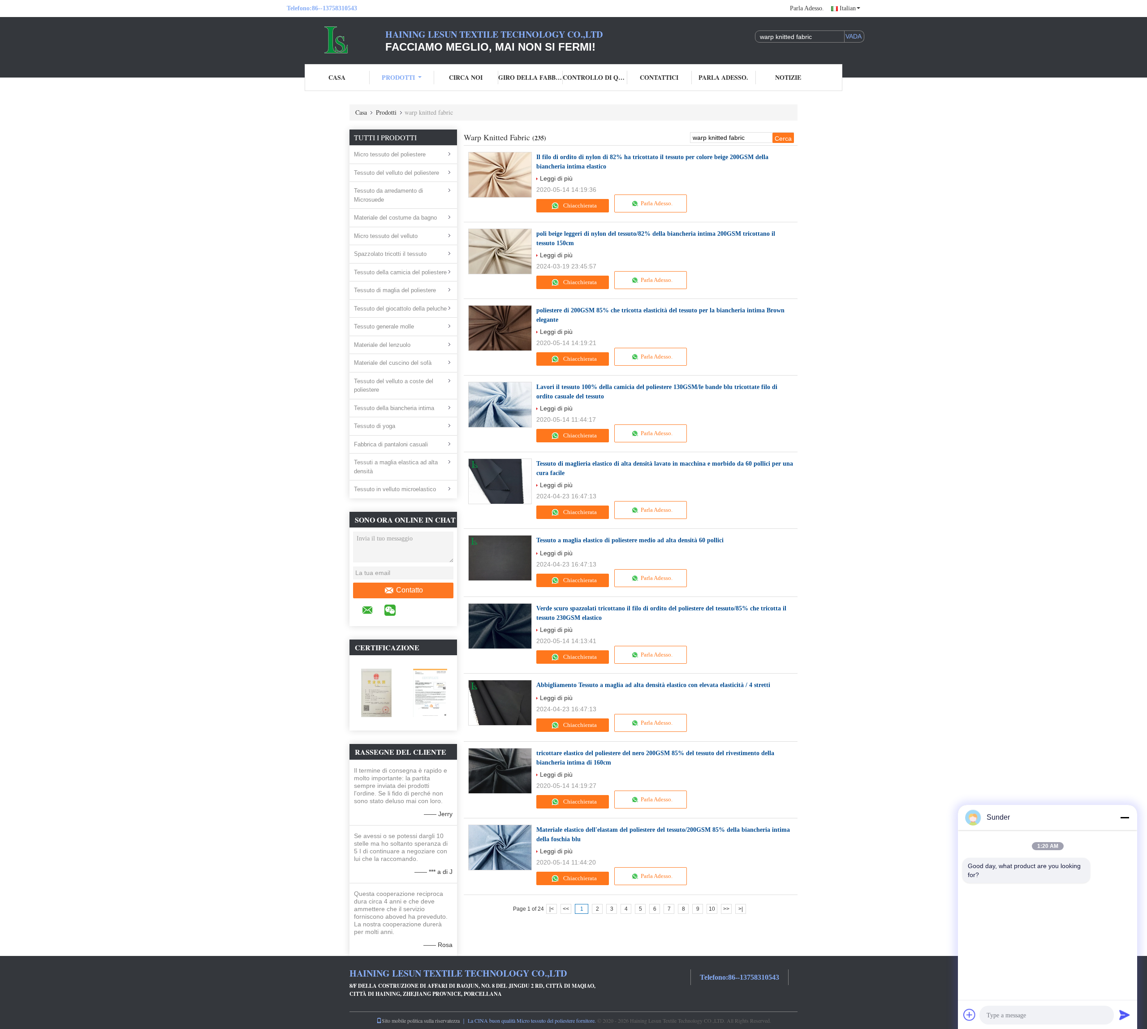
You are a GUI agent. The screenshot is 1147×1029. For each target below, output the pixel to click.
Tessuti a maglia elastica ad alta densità (396, 467)
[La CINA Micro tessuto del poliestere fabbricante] (336, 39)
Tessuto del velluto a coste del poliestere (393, 385)
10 (712, 909)
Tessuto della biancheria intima (394, 408)
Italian (848, 8)
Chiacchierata (579, 205)
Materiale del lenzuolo (382, 345)
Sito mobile (394, 1020)
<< (566, 909)
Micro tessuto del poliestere (390, 154)
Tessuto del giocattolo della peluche (400, 308)
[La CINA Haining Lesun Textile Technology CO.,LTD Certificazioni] (376, 692)
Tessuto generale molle (384, 326)
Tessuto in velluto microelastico (395, 489)
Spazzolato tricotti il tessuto (390, 254)
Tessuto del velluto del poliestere (396, 172)
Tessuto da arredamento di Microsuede (388, 195)
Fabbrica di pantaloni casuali (391, 444)
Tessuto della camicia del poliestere (400, 272)
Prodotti (398, 77)
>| (740, 909)
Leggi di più (556, 178)
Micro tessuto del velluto (386, 236)
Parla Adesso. (807, 8)
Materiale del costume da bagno (395, 217)
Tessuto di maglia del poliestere (395, 290)
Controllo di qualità (595, 77)
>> (726, 909)
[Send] (1124, 1015)
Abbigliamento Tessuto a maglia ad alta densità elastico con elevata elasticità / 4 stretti (653, 685)
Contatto (409, 590)
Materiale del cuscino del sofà (392, 362)
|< (551, 909)
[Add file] (969, 1015)
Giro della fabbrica (530, 77)
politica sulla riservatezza (433, 1020)
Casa (336, 77)
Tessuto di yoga (374, 426)
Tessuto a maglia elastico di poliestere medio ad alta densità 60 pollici (630, 540)
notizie (788, 77)
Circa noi (466, 77)
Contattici (659, 77)
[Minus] (1124, 817)
